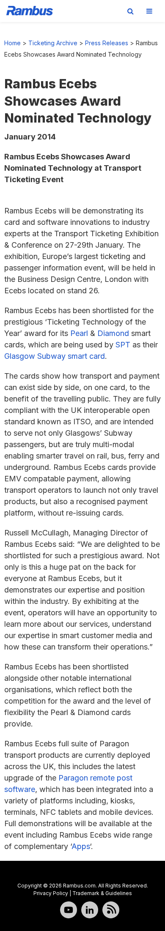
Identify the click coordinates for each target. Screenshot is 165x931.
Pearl (79, 333)
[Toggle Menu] (149, 11)
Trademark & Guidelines (102, 893)
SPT (123, 344)
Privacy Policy (50, 893)
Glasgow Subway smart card (54, 356)
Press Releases (106, 42)
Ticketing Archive (52, 42)
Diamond (113, 333)
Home (12, 42)
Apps (81, 846)
